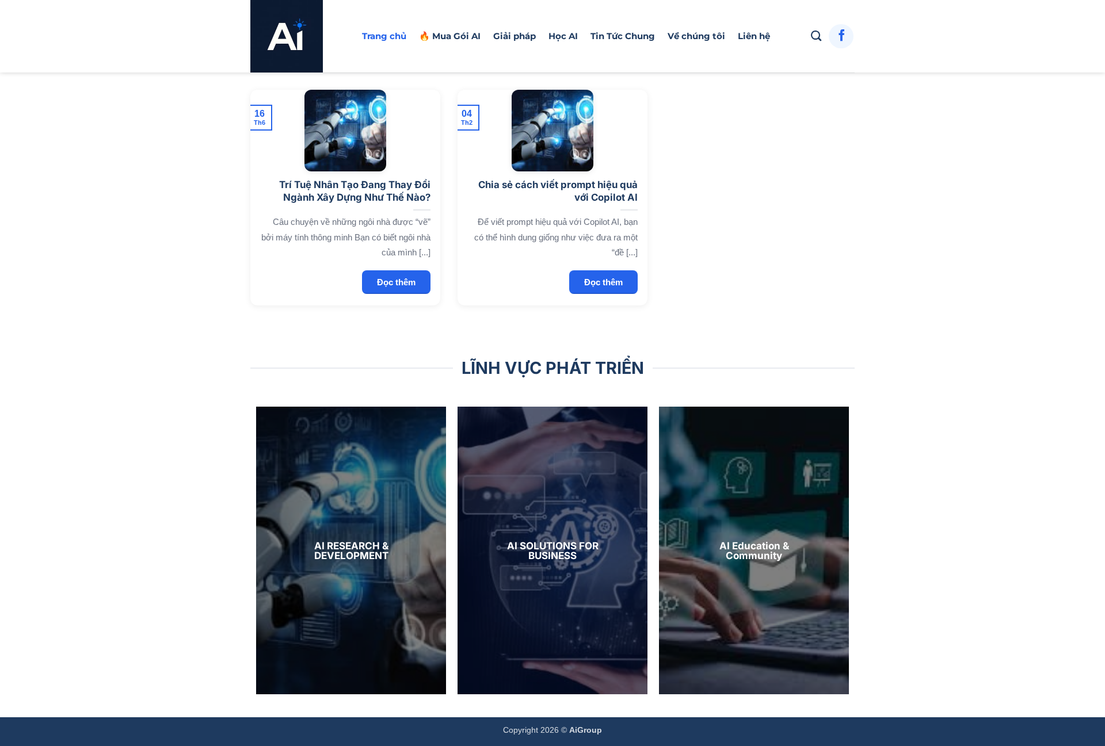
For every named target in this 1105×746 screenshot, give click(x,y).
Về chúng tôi (696, 35)
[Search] (816, 36)
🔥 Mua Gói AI (450, 35)
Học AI (563, 35)
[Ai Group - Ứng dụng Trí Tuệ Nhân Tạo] (297, 36)
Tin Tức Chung (622, 35)
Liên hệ (754, 35)
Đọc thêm (396, 282)
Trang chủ (384, 35)
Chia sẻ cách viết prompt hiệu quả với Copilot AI (557, 191)
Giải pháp (514, 35)
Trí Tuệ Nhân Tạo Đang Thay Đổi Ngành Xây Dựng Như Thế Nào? (354, 191)
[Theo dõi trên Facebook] (841, 36)
